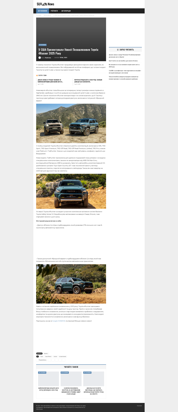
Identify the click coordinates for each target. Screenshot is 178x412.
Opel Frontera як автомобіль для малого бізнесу (123, 61)
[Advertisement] (71, 244)
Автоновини (42, 11)
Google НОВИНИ (58, 321)
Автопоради (66, 11)
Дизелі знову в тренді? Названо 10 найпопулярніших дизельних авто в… (50, 81)
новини (55, 356)
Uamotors (46, 353)
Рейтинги (54, 11)
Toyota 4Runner (48, 356)
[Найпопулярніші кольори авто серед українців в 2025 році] (48, 379)
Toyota (41, 356)
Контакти (139, 405)
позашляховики (62, 356)
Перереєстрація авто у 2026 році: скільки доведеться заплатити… (88, 81)
